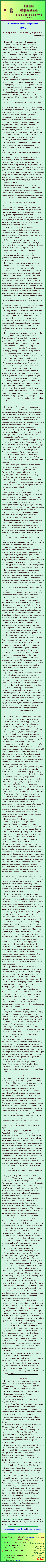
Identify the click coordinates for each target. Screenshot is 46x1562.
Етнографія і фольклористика (23, 24)
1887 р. (23, 28)
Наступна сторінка (34, 1529)
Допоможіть (29, 1537)
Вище (23, 1529)
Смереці (17, 1560)
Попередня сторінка (12, 1529)
